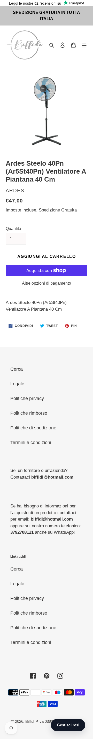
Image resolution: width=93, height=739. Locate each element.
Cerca (16, 369)
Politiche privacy (27, 398)
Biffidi (29, 721)
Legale (17, 383)
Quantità (13, 228)
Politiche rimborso (28, 413)
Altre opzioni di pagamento (46, 283)
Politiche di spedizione (33, 427)
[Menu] (84, 45)
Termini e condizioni (30, 442)
